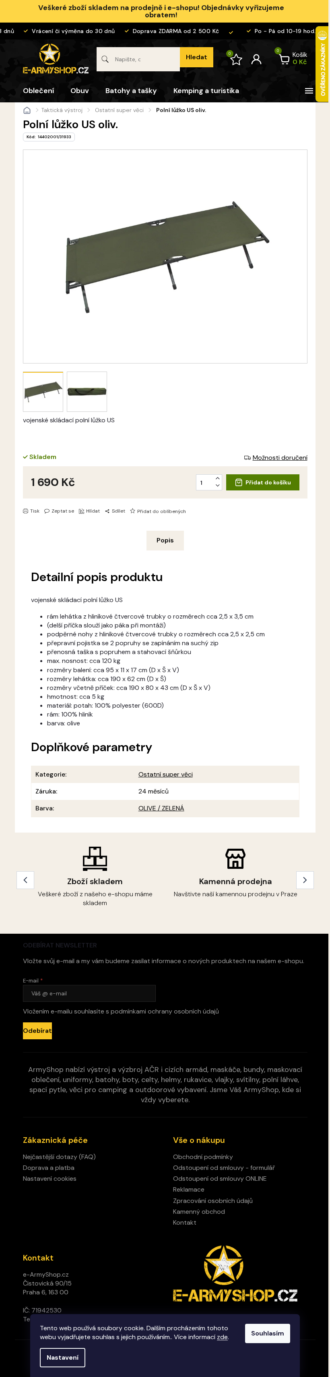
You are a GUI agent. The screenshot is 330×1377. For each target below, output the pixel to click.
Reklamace (188, 1189)
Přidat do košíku (268, 482)
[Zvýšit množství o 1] (218, 478)
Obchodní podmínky (203, 1157)
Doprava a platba (48, 1167)
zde (222, 1337)
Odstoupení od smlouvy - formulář (224, 1167)
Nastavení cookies (49, 1178)
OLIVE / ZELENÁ (161, 808)
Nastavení (62, 1357)
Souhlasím (267, 1333)
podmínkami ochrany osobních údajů (165, 1011)
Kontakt (184, 1222)
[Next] (305, 880)
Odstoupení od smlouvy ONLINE (220, 1178)
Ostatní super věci (165, 774)
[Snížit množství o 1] (218, 485)
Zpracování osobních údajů (213, 1200)
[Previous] (25, 880)
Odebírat (37, 1030)
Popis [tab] (165, 540)
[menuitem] (38, 90)
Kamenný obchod (199, 1211)
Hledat (196, 57)
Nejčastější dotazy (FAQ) (59, 1157)
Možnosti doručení (280, 457)
